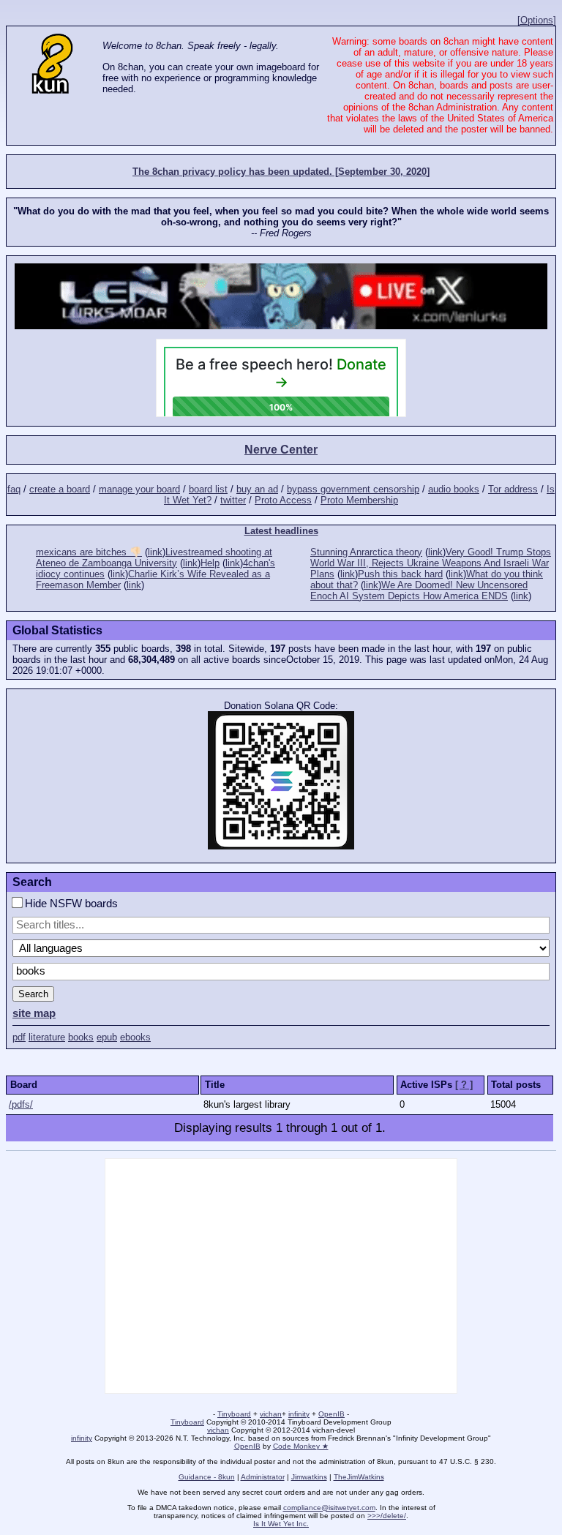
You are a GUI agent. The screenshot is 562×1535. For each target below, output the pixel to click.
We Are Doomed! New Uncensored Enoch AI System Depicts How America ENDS (419, 590)
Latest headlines (281, 530)
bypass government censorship (353, 489)
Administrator (263, 1477)
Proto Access (283, 500)
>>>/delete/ (386, 1516)
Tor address (513, 489)
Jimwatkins (309, 1477)
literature (47, 1037)
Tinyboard (234, 1414)
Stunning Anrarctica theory (366, 552)
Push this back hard (400, 573)
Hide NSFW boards (70, 903)
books (81, 1037)
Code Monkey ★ (301, 1446)
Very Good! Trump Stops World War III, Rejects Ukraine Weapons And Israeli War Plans (430, 563)
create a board (59, 489)
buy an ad (257, 489)
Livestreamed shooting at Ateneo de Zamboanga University (154, 557)
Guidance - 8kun (207, 1477)
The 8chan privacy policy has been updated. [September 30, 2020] (281, 171)
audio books (453, 489)
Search (33, 993)
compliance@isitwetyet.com (329, 1508)
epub (107, 1037)
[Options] (536, 20)
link (155, 552)
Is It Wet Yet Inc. (281, 1524)
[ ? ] (464, 1084)
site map (34, 1013)
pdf (19, 1037)
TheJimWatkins (359, 1477)
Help (210, 563)
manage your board (139, 489)
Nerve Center (281, 449)
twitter (233, 500)
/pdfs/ (21, 1104)
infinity (299, 1414)
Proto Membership (359, 500)
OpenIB (331, 1414)
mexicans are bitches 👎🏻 (89, 552)
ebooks (135, 1037)
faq (13, 489)
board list (208, 489)
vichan (271, 1414)
